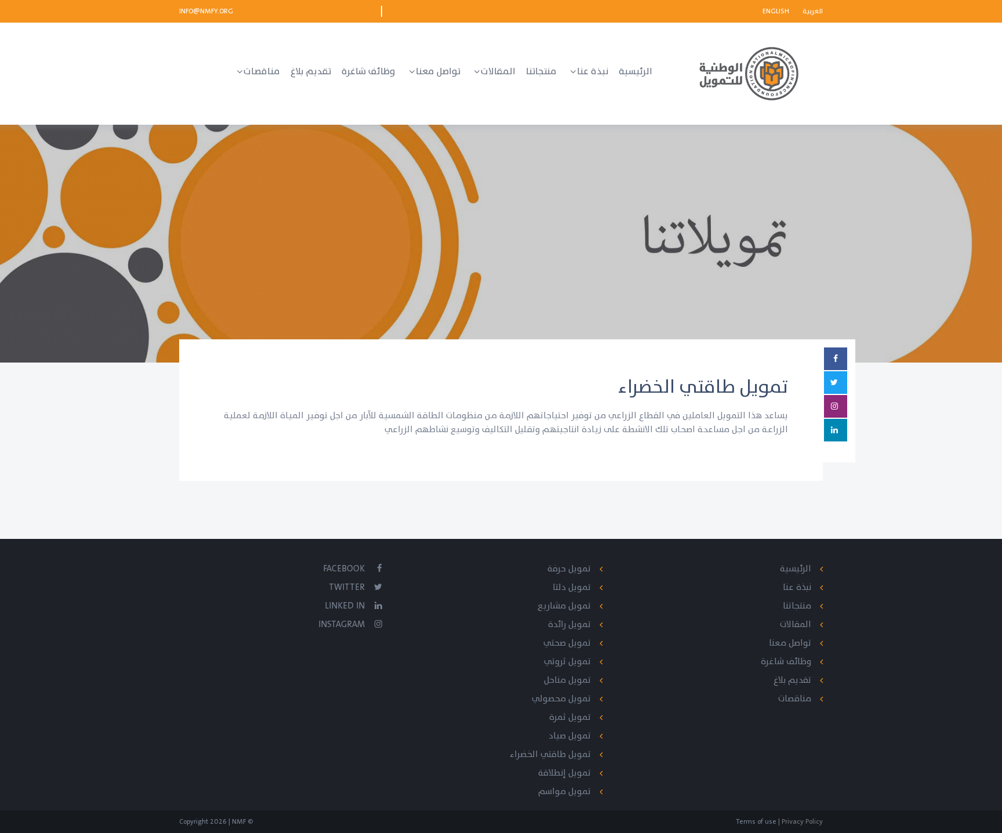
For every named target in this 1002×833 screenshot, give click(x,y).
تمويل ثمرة (570, 717)
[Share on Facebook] (835, 358)
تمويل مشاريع (564, 606)
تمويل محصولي (561, 698)
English (777, 11)
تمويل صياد (570, 736)
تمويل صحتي (567, 643)
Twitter (347, 587)
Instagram (341, 624)
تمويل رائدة (569, 624)
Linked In (345, 606)
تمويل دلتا (572, 587)
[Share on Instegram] (835, 406)
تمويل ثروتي (567, 661)
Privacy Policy (801, 821)
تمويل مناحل (567, 680)
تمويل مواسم (564, 791)
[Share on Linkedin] (835, 430)
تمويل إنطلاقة (564, 773)
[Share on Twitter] (835, 382)
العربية (813, 11)
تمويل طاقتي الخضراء (550, 754)
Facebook (344, 569)
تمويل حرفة (569, 569)
